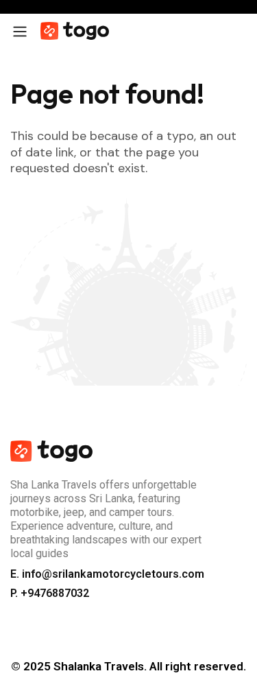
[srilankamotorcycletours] (74, 31)
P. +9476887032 (49, 593)
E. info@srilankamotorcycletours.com (107, 573)
